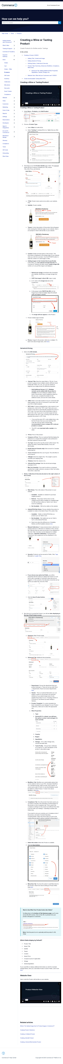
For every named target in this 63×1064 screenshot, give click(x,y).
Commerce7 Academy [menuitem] (9, 51)
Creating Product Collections (27, 1030)
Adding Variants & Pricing (34, 61)
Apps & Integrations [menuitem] (6, 126)
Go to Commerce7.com (53, 5)
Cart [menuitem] (5, 66)
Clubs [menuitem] (4, 100)
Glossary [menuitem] (5, 140)
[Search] (59, 22)
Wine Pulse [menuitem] (6, 156)
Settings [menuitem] (5, 116)
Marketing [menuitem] (5, 107)
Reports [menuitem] (5, 113)
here (48, 341)
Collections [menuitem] (7, 82)
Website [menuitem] (5, 97)
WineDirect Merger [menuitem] (6, 136)
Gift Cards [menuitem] (7, 75)
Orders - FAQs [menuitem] (8, 69)
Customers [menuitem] (5, 104)
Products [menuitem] (7, 72)
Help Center (5, 33)
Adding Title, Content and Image (36, 58)
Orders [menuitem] (6, 63)
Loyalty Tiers (38, 556)
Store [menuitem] (4, 59)
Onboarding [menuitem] (6, 153)
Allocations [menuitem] (7, 85)
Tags (56, 554)
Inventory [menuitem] (6, 78)
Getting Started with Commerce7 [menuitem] (7, 41)
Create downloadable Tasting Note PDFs (35, 78)
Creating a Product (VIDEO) (31, 55)
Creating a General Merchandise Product (30, 1042)
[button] (14, 40)
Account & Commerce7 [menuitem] (6, 131)
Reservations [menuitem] (6, 119)
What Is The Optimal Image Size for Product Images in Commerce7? (37, 1026)
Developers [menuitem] (6, 123)
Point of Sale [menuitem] (6, 110)
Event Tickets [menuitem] (8, 91)
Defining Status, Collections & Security (38, 63)
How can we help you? (15, 18)
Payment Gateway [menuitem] (5, 55)
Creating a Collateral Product (27, 1034)
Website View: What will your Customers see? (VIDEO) (42, 75)
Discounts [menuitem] (7, 88)
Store (12, 33)
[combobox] (30, 22)
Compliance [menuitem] (7, 94)
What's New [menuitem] (6, 45)
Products (19, 33)
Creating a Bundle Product (27, 1038)
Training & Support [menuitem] (7, 48)
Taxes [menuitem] (4, 146)
